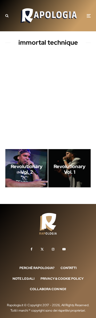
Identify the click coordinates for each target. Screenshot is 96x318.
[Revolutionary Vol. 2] (26, 168)
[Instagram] (53, 249)
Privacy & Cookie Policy (62, 279)
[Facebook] (32, 249)
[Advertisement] (48, 99)
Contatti (69, 268)
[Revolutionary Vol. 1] (69, 168)
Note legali (23, 279)
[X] (42, 249)
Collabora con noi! (48, 289)
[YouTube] (64, 249)
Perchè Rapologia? (36, 268)
